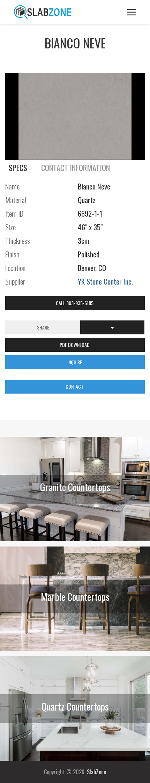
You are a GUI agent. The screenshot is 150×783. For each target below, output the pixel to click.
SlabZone (96, 772)
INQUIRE (75, 362)
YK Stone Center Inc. (105, 281)
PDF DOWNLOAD (75, 344)
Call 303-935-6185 (75, 303)
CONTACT (75, 386)
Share (43, 327)
